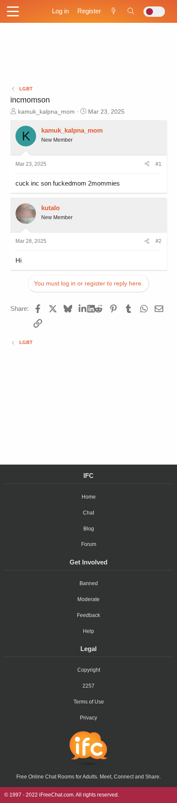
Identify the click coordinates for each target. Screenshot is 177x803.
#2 (159, 241)
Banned (88, 583)
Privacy (88, 718)
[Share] (147, 164)
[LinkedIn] (83, 308)
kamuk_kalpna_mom (46, 111)
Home (89, 497)
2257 (88, 686)
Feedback (88, 615)
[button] (13, 12)
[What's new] (113, 11)
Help (88, 631)
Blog (88, 529)
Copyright (88, 670)
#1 (159, 164)
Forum (88, 544)
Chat (88, 513)
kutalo (50, 207)
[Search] (130, 11)
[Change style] (154, 11)
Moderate (88, 599)
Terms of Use (88, 702)
